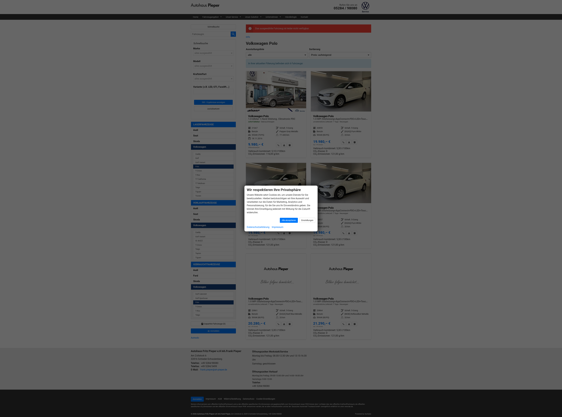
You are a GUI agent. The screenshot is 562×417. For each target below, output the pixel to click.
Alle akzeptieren (289, 220)
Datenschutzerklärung (258, 227)
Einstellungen (307, 220)
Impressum (277, 227)
